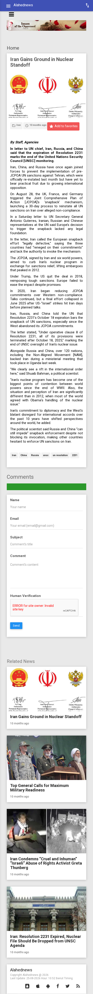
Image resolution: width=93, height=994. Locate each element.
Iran (14, 455)
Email (14, 519)
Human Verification (25, 596)
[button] (27, 986)
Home (13, 48)
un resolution (60, 455)
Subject (16, 537)
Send (16, 625)
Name (14, 500)
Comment (18, 556)
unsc (46, 455)
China (24, 455)
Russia (35, 455)
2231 (74, 455)
